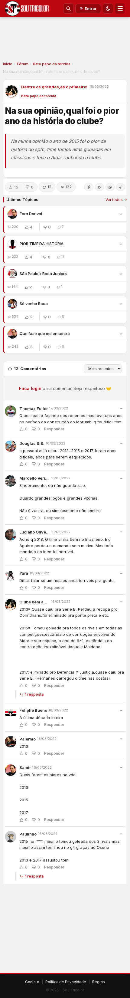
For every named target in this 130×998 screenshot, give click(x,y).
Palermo (27, 739)
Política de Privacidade (65, 982)
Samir (25, 767)
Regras (98, 982)
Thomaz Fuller (33, 408)
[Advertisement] (65, 41)
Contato (32, 982)
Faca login (30, 388)
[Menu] (120, 8)
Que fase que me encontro (45, 333)
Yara (23, 573)
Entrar (91, 8)
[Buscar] (68, 8)
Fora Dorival (31, 213)
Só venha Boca (34, 303)
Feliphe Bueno (33, 710)
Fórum (22, 64)
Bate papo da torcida (51, 64)
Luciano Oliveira (34, 532)
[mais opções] (121, 408)
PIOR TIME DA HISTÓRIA (41, 243)
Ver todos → (116, 199)
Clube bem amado (34, 601)
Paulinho (28, 834)
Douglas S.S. (31, 443)
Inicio (7, 64)
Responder (54, 429)
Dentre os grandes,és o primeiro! (54, 86)
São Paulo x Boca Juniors (43, 273)
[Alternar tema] (108, 8)
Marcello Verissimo (34, 478)
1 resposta (34, 694)
